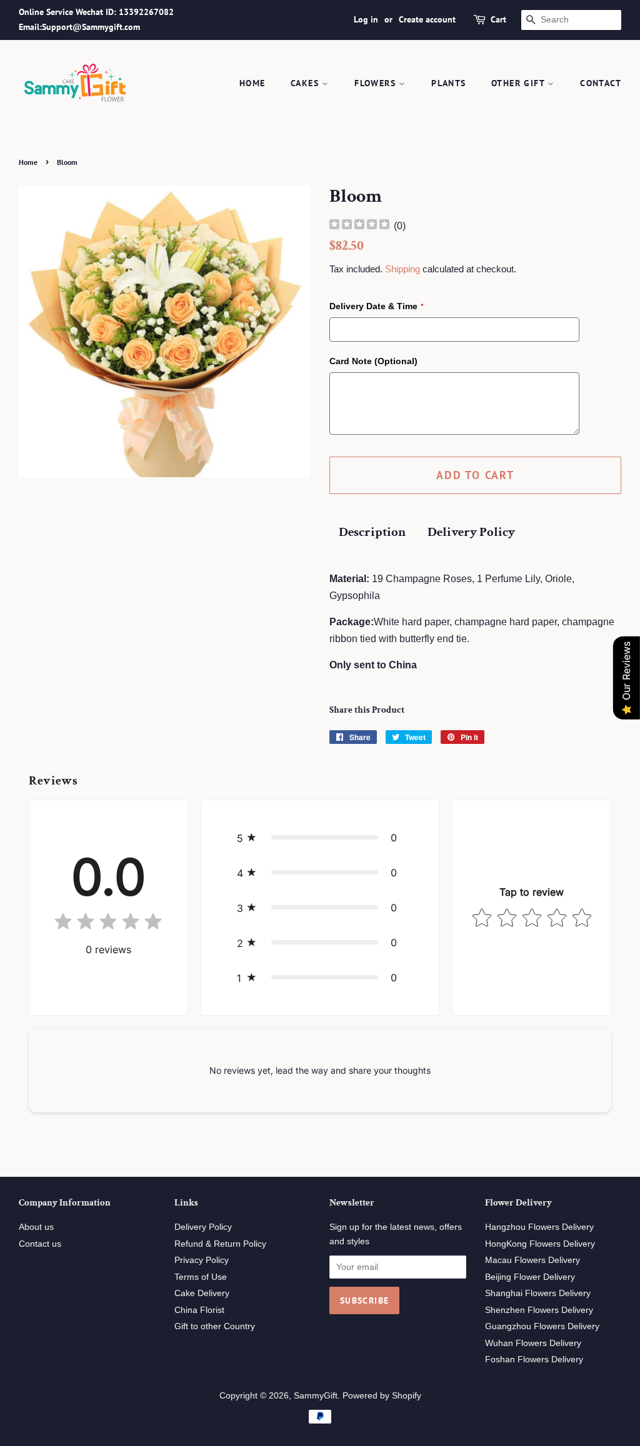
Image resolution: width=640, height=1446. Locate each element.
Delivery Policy (471, 531)
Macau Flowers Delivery (532, 1260)
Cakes (306, 83)
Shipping (402, 269)
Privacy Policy (201, 1260)
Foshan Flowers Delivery (534, 1359)
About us (36, 1227)
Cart (498, 19)
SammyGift (316, 1395)
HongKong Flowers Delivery (540, 1244)
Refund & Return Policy (220, 1244)
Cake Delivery (201, 1293)
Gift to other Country (214, 1326)
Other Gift (519, 83)
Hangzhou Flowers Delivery (539, 1227)
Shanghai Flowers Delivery (538, 1293)
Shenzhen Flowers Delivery (539, 1310)
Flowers (376, 83)
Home (252, 83)
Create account (427, 19)
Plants (448, 83)
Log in (366, 19)
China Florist (199, 1310)
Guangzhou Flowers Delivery (542, 1326)
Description (372, 531)
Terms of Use (200, 1277)
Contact (600, 83)
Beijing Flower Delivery (530, 1277)
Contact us (40, 1244)
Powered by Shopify (381, 1395)
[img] (359, 225)
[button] (320, 837)
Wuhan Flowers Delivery (533, 1343)
